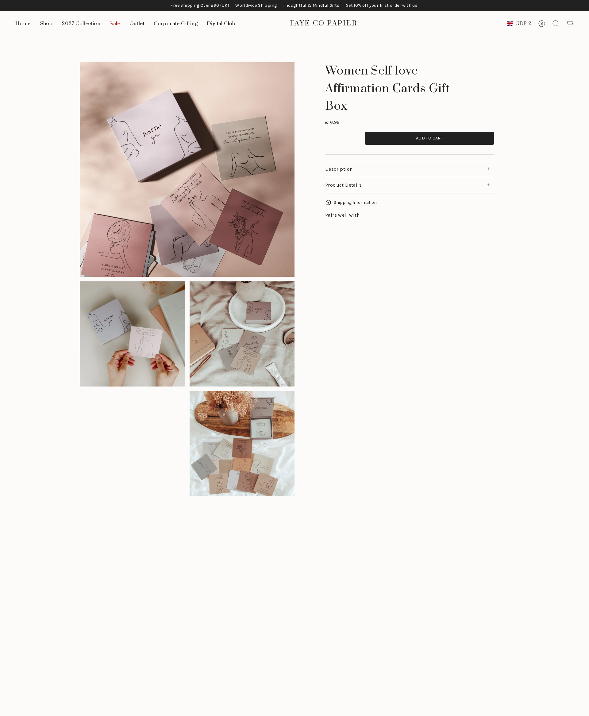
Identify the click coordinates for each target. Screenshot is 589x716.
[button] (46, 24)
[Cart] (570, 23)
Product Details (343, 185)
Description (338, 169)
